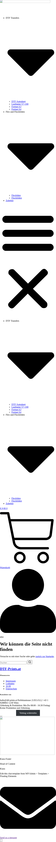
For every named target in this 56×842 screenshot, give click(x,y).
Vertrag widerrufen (28, 713)
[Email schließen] (1, 716)
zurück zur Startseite (44, 656)
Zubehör (9, 200)
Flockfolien (16, 198)
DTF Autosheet (18, 101)
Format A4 (16, 109)
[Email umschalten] (1, 840)
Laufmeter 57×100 (19, 104)
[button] (28, 260)
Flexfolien (16, 195)
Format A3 (16, 106)
